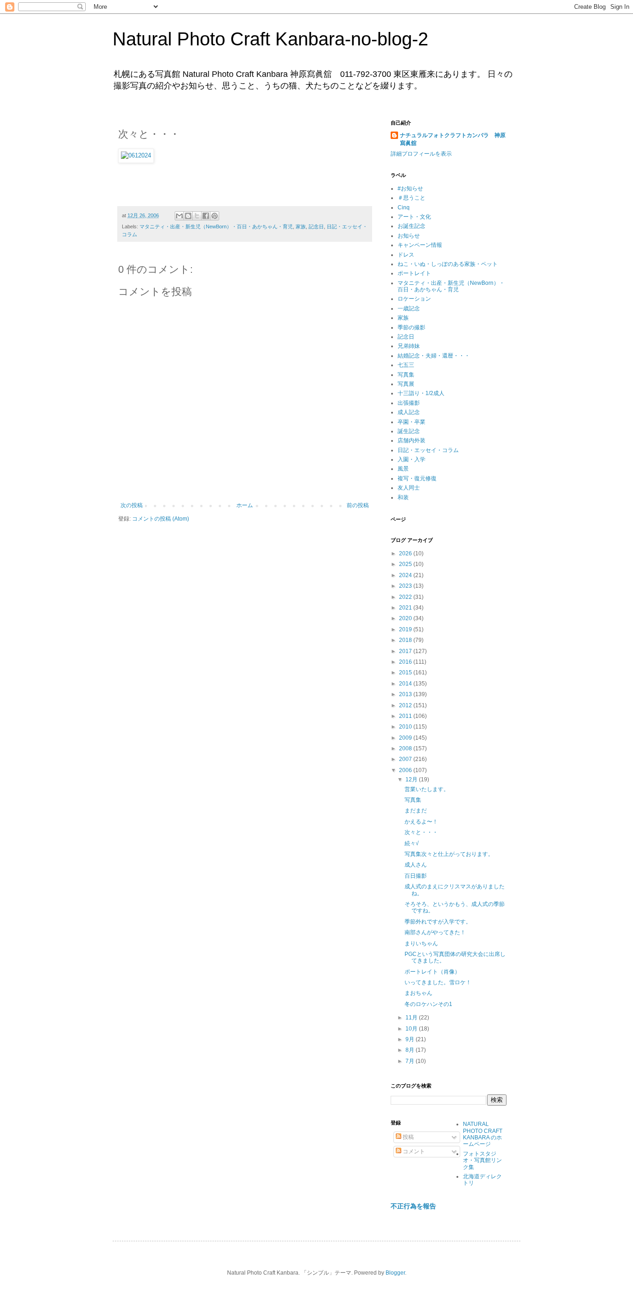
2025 (406, 564)
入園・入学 (411, 459)
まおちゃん (418, 993)
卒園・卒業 (411, 422)
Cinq (404, 207)
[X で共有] (197, 215)
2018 (406, 640)
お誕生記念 (411, 226)
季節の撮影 (411, 327)
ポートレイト (414, 273)
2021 (406, 607)
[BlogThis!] (188, 215)
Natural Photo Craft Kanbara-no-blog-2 (270, 39)
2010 (406, 726)
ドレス (406, 254)
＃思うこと (411, 198)
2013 (406, 694)
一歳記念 (409, 308)
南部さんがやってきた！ (435, 932)
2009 (406, 738)
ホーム (244, 505)
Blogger (395, 1273)
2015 (406, 672)
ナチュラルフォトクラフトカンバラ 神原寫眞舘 (453, 139)
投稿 (407, 1137)
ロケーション (414, 298)
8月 (410, 1050)
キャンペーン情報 (420, 245)
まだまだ (416, 810)
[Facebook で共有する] (205, 215)
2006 (406, 770)
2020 (406, 618)
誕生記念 (409, 431)
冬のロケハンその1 (428, 1004)
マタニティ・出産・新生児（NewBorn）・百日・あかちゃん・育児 (216, 226)
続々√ (412, 843)
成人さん (416, 864)
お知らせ (409, 236)
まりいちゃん (421, 943)
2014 (406, 683)
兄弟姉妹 (409, 346)
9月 (410, 1039)
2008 (406, 748)
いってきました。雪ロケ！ (438, 982)
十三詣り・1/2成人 (421, 393)
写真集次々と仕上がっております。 (449, 854)
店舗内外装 (411, 440)
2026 (406, 553)
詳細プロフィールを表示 (421, 154)
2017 (406, 651)
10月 (412, 1028)
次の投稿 (131, 505)
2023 (406, 586)
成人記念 (409, 412)
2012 (406, 705)
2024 (406, 575)
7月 (410, 1061)
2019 (406, 629)
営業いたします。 (427, 789)
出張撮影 (409, 403)
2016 (406, 662)
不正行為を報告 (413, 1206)
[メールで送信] (179, 215)
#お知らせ (410, 188)
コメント (413, 1151)
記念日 (316, 226)
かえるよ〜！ (421, 821)
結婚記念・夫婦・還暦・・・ (434, 355)
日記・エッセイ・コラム (428, 450)
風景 (403, 468)
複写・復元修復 (417, 478)
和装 (403, 497)
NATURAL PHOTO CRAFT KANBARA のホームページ (482, 1134)
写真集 (406, 374)
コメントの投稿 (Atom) (160, 518)
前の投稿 (358, 505)
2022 (406, 597)
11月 (412, 1017)
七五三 (406, 365)
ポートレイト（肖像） (432, 971)
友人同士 (409, 487)
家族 (301, 226)
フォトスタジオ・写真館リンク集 (482, 1160)
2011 (406, 716)
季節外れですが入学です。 (438, 921)
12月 (412, 779)
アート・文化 (414, 217)
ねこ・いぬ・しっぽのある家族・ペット (448, 264)
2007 (406, 759)
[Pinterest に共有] (214, 215)
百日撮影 (416, 876)
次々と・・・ (421, 832)
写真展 (406, 384)
